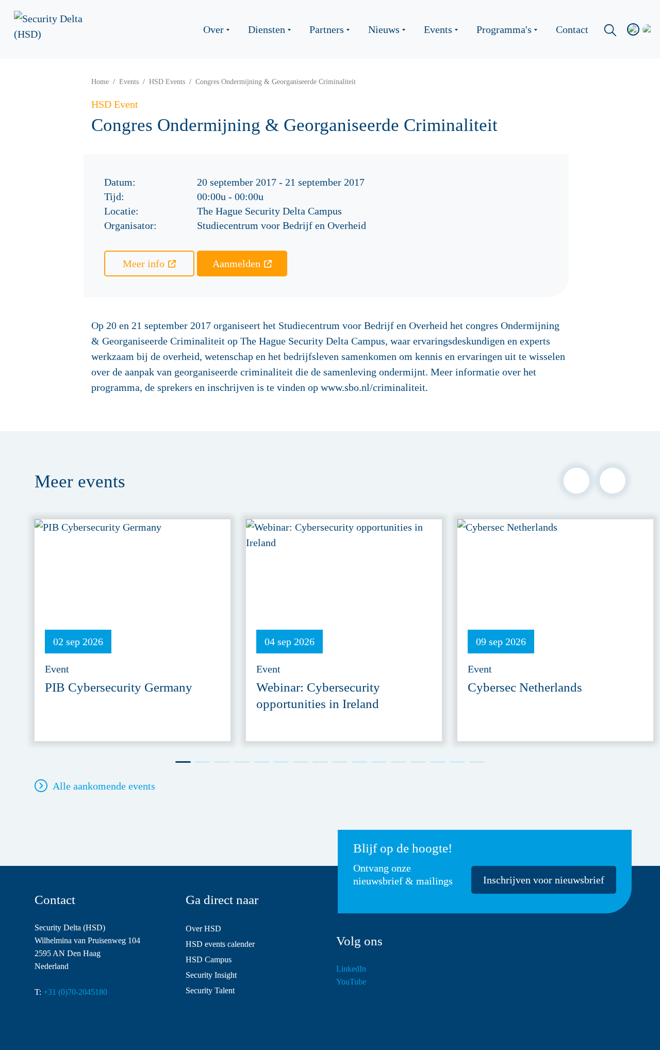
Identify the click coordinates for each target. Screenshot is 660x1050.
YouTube (351, 981)
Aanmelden (236, 263)
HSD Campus (209, 959)
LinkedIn (351, 968)
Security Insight (211, 975)
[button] (576, 481)
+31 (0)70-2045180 (75, 992)
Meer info (143, 263)
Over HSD (203, 928)
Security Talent (210, 990)
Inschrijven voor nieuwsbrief (543, 879)
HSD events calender (220, 944)
